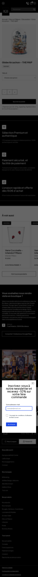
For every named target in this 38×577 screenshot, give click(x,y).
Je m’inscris (11, 424)
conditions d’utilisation (25, 415)
